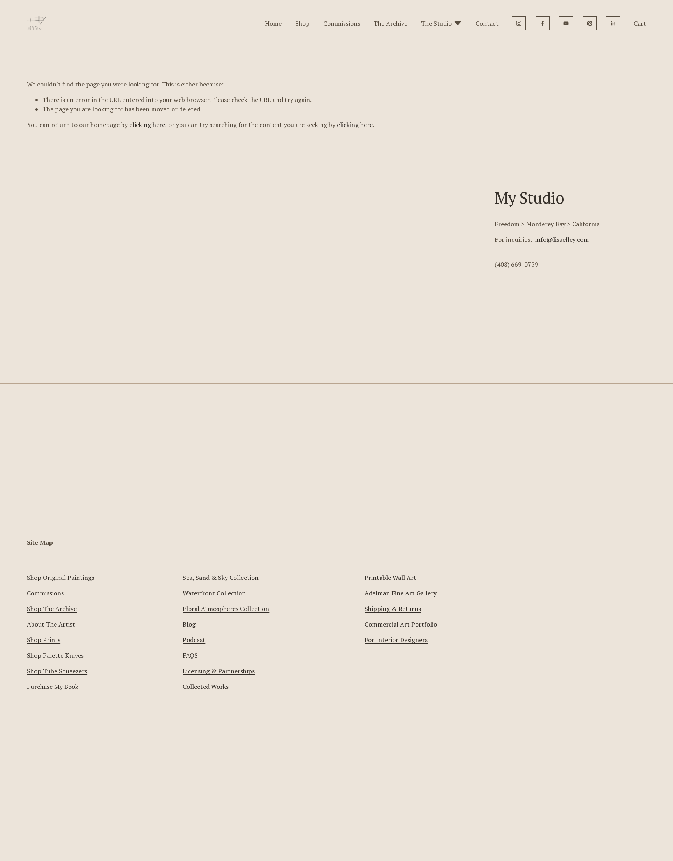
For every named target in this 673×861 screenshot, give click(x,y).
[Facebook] (543, 23)
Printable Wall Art (390, 577)
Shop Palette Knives (55, 655)
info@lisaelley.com (562, 239)
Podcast (194, 640)
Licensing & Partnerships (219, 671)
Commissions (341, 23)
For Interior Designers (396, 640)
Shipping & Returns (393, 608)
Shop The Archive (52, 608)
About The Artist (51, 624)
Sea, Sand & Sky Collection (221, 577)
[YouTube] (566, 23)
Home (273, 23)
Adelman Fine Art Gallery (401, 593)
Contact (487, 23)
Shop (302, 23)
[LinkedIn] (613, 23)
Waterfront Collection (214, 593)
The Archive (390, 23)
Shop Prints (43, 640)
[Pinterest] (590, 23)
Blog (189, 624)
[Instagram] (519, 23)
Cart (640, 23)
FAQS (190, 655)
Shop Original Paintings (60, 577)
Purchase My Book (52, 686)
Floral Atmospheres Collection (226, 608)
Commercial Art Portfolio (401, 624)
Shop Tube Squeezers (57, 671)
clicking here (147, 124)
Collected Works (206, 686)
